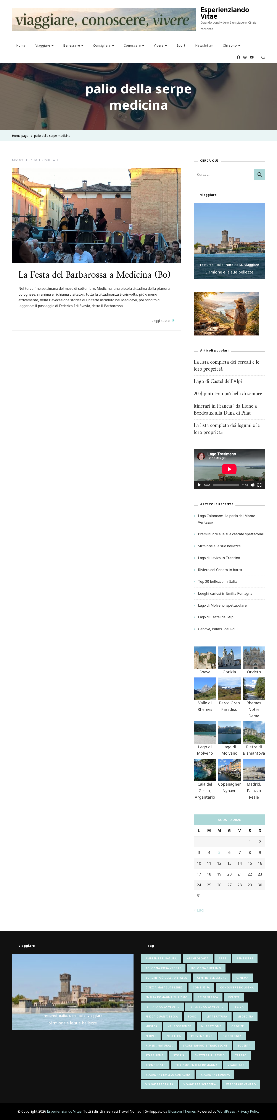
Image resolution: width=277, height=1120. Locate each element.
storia (179, 1055)
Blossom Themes (182, 1111)
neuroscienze (179, 1026)
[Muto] (252, 488)
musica (151, 1026)
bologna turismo (206, 968)
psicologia (232, 1036)
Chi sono (230, 45)
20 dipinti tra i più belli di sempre (228, 394)
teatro (241, 1055)
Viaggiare (42, 45)
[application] (229, 469)
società (244, 1045)
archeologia (198, 958)
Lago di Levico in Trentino (219, 557)
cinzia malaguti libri (164, 987)
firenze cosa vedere (206, 1007)
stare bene (154, 1055)
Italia (220, 265)
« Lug (199, 910)
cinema (242, 978)
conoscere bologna (237, 987)
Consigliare (102, 45)
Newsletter (204, 45)
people (150, 1036)
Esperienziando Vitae (225, 13)
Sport (181, 45)
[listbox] (229, 241)
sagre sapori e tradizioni (205, 1045)
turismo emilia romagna (196, 1065)
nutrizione (211, 1026)
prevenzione (202, 1036)
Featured (206, 265)
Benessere (71, 45)
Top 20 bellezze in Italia (217, 581)
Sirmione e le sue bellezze (229, 272)
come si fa (201, 987)
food (192, 1016)
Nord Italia (234, 265)
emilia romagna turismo (166, 997)
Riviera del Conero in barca (220, 569)
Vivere (159, 45)
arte (222, 958)
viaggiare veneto (241, 1084)
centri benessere (211, 978)
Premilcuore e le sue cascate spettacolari (231, 534)
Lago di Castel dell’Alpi (218, 381)
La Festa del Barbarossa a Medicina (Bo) (94, 275)
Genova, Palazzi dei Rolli (218, 629)
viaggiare (236, 1065)
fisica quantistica (161, 1016)
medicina (245, 1016)
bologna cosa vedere (163, 968)
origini (238, 1026)
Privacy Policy (248, 1111)
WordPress (226, 1111)
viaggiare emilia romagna (167, 1074)
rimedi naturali (159, 1045)
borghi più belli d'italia (166, 978)
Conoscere (132, 45)
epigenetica (208, 997)
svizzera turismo (210, 1055)
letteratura (217, 1016)
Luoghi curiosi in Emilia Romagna (225, 593)
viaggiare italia (159, 1084)
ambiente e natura (161, 958)
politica (173, 1036)
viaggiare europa (215, 1074)
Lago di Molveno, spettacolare (222, 605)
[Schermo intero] (259, 488)
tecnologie (155, 1065)
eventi (234, 997)
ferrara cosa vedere (162, 1007)
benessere (245, 958)
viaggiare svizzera (200, 1084)
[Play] (199, 488)
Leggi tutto (160, 321)
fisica (239, 1007)
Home (21, 45)
